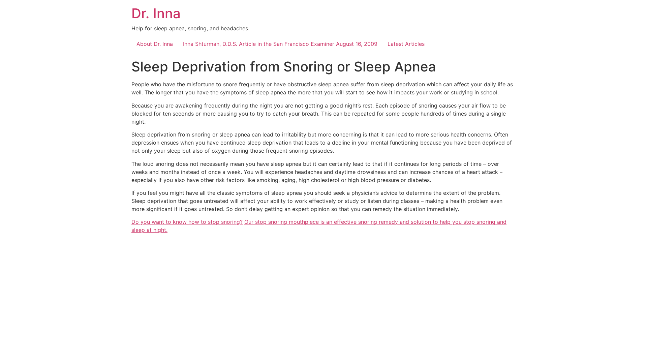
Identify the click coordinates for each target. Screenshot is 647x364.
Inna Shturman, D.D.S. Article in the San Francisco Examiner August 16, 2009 (280, 43)
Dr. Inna (156, 13)
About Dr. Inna (154, 43)
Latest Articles (406, 43)
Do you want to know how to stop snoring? (187, 221)
